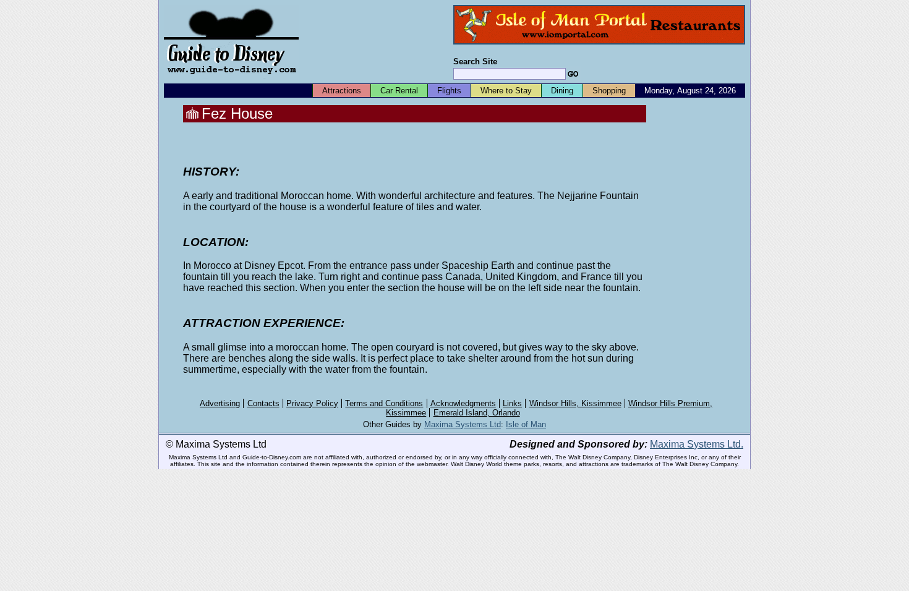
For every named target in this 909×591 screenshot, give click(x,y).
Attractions (341, 90)
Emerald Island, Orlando (476, 412)
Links (512, 403)
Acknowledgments (463, 403)
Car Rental (399, 90)
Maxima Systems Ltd (462, 424)
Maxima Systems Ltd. (696, 444)
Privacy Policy (312, 403)
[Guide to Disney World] (231, 79)
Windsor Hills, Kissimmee (575, 403)
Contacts (263, 403)
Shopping (609, 90)
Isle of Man (526, 424)
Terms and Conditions (384, 403)
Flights (449, 90)
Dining (562, 90)
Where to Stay (506, 90)
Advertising (220, 403)
